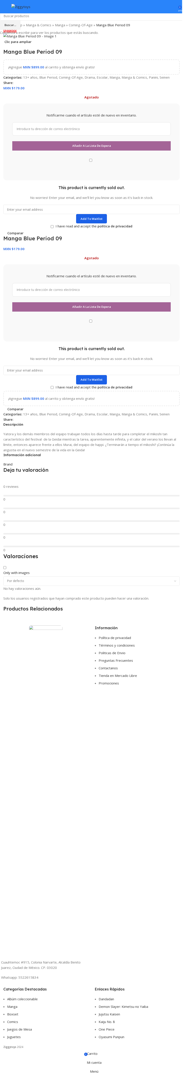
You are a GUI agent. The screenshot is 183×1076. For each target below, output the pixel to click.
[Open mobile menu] (5, 6)
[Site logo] (20, 6)
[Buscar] (167, 6)
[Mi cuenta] (173, 6)
